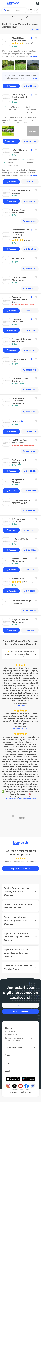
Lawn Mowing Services (25, 17)
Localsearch (5, 17)
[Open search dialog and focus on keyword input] (4, 10)
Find (13, 17)
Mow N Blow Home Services (20, 728)
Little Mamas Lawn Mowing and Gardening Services (20, 799)
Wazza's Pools (20, 705)
